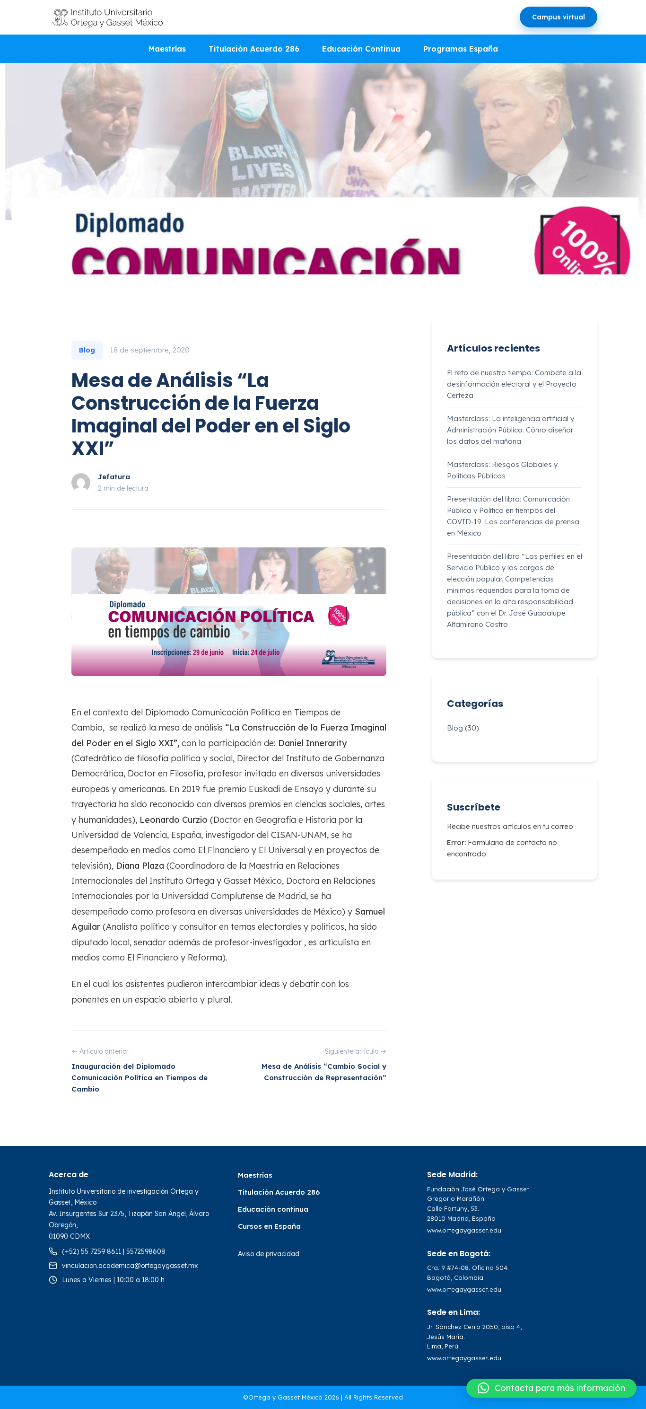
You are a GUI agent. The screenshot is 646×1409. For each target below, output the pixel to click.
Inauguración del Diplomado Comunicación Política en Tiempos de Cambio (139, 1077)
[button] (551, 1388)
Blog (455, 727)
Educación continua (273, 1209)
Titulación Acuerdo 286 (254, 48)
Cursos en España (269, 1226)
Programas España (460, 48)
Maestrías (167, 48)
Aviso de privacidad (268, 1254)
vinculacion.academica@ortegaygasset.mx (130, 1265)
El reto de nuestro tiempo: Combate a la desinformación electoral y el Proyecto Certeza (514, 384)
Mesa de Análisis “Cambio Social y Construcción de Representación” (324, 1072)
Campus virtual (558, 17)
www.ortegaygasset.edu (464, 1230)
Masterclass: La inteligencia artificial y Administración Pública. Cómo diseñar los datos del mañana (510, 430)
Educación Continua (361, 48)
